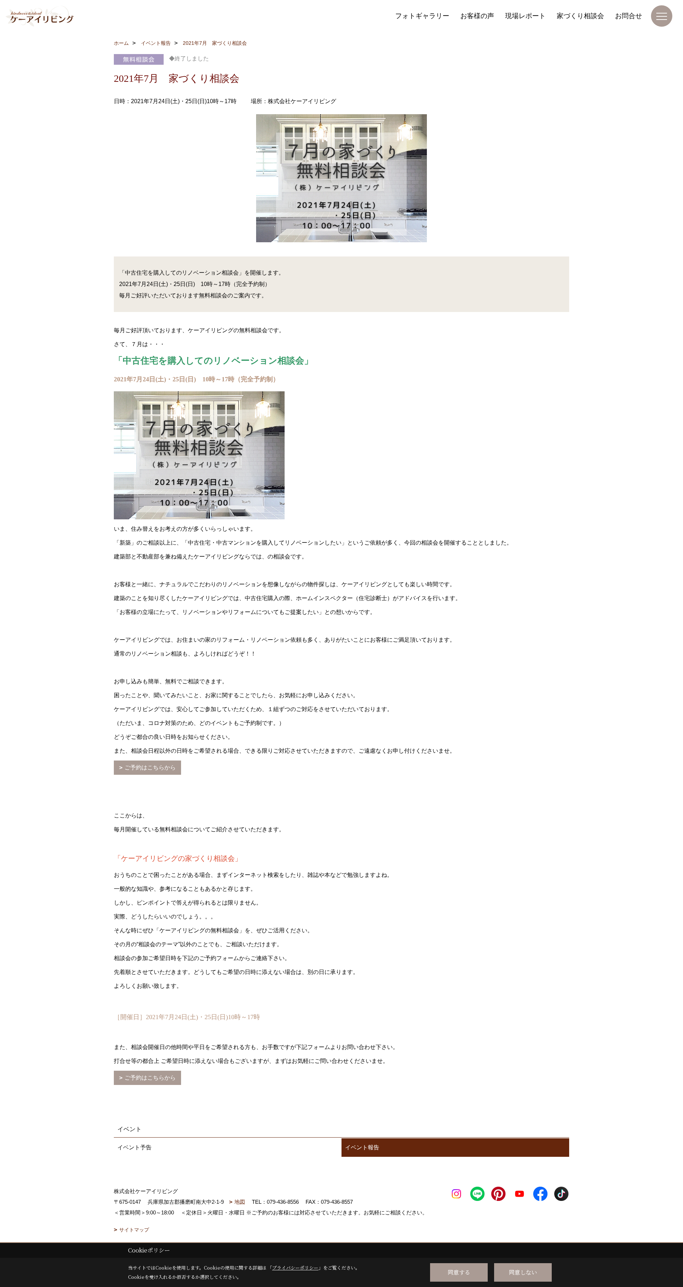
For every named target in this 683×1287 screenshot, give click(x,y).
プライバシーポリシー (295, 1267)
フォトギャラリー (422, 16)
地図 (239, 1202)
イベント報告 (362, 1147)
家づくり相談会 (580, 16)
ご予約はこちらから (150, 767)
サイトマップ (134, 1230)
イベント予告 (134, 1147)
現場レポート (525, 16)
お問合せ (628, 16)
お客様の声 (477, 16)
